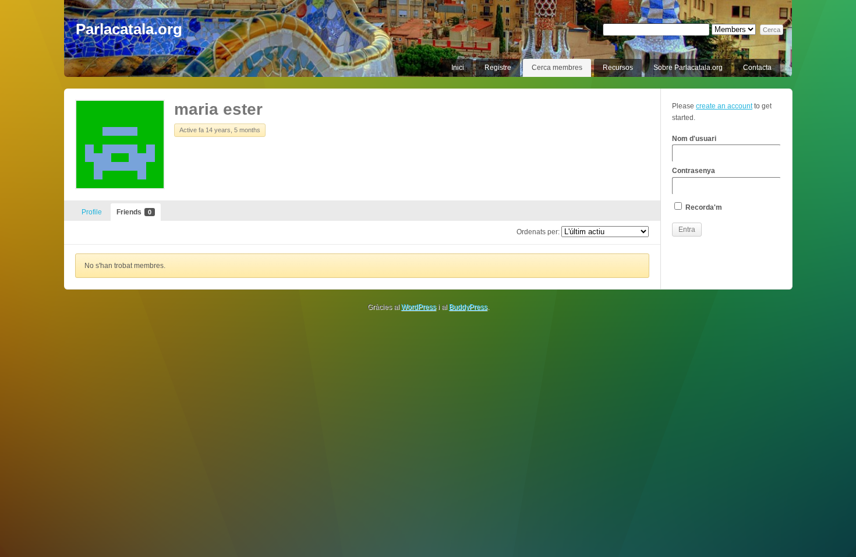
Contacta (757, 68)
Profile (92, 212)
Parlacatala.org (129, 29)
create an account (724, 106)
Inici (457, 68)
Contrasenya (693, 171)
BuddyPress (468, 307)
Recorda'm (703, 207)
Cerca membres (557, 68)
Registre (497, 68)
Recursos (618, 68)
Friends (133, 212)
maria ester (218, 109)
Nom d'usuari (694, 139)
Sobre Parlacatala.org (688, 68)
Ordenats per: (538, 232)
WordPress (418, 307)
